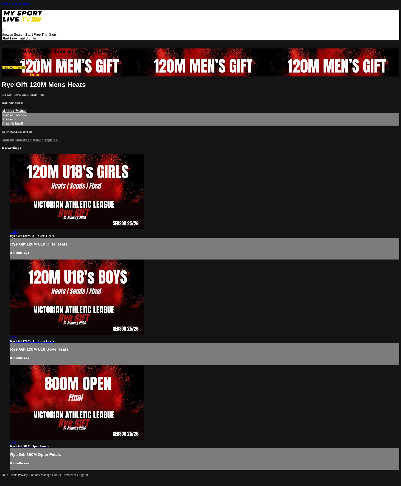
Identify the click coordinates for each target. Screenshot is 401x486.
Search (19, 34)
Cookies (35, 475)
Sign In (30, 38)
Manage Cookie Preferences (60, 475)
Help (5, 475)
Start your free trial (14, 67)
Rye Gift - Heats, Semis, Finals (20, 94)
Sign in (54, 34)
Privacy (23, 475)
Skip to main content (15, 3)
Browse (8, 34)
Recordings (11, 148)
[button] (4, 30)
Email (23, 111)
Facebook (8, 111)
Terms (13, 475)
